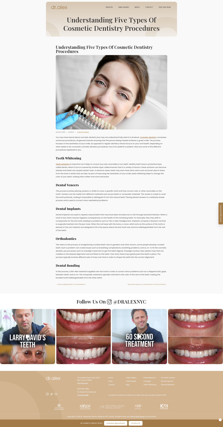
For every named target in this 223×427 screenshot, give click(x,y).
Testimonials (131, 381)
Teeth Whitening (149, 385)
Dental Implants (167, 381)
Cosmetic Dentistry (83, 132)
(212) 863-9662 (83, 389)
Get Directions (82, 383)
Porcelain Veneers (168, 378)
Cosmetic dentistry (148, 137)
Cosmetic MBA (83, 395)
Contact (111, 385)
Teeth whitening (63, 164)
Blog (127, 385)
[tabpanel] (59, 406)
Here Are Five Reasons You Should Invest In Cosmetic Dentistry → (147, 284)
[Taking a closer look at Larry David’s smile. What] (27, 336)
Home (110, 378)
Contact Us (135, 423)
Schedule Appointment (115, 423)
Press (110, 381)
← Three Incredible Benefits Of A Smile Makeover (70, 284)
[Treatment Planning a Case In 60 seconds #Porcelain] (139, 336)
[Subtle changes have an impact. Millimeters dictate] (83, 336)
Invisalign (147, 381)
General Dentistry (168, 385)
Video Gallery (131, 378)
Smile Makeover (149, 378)
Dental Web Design (137, 416)
